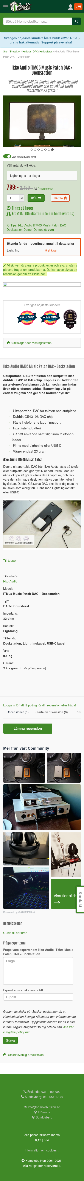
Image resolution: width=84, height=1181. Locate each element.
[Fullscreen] (56, 140)
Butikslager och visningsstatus (31, 343)
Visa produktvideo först (23, 157)
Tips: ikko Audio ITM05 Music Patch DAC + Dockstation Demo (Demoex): (38, 227)
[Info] (72, 140)
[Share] (64, 140)
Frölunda (43, 1112)
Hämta (59, 198)
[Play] (11, 140)
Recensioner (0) (18, 712)
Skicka (10, 1040)
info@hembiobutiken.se (44, 1107)
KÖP (34, 198)
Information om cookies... (42, 1150)
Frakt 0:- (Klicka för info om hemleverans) (42, 214)
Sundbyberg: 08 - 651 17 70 (43, 1097)
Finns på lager (22, 209)
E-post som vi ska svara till (23, 990)
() (45, 188)
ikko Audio (10, 581)
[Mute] (48, 140)
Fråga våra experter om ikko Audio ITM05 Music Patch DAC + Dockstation (38, 951)
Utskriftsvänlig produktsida (25, 1055)
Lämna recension (28, 728)
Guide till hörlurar (15, 933)
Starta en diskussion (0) (52, 712)
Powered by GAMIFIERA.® (19, 912)
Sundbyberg (43, 1117)
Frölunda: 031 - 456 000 (43, 1091)
